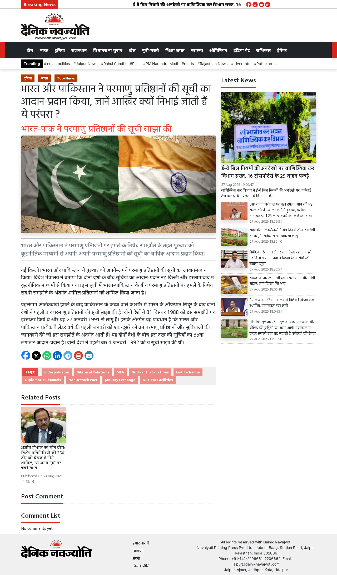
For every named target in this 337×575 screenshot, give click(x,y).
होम (30, 50)
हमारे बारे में (141, 543)
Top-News (66, 78)
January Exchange (120, 379)
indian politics (58, 63)
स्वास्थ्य (197, 50)
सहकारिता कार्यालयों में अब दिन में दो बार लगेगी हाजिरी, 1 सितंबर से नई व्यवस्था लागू (282, 233)
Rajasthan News (213, 63)
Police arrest (267, 63)
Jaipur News (86, 63)
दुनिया (60, 50)
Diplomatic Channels (43, 379)
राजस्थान (79, 50)
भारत (43, 50)
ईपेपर (282, 50)
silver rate (242, 63)
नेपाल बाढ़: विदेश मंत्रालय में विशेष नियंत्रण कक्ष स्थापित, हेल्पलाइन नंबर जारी (282, 303)
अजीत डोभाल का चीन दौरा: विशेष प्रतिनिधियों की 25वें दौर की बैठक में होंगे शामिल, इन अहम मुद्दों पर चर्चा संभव (43, 458)
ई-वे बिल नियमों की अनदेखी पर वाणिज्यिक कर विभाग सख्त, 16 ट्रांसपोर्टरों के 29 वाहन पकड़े (198, 4)
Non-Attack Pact (83, 379)
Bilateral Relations (93, 372)
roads (189, 63)
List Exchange (188, 372)
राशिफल (263, 50)
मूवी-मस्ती (150, 50)
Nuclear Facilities (158, 379)
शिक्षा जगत (175, 50)
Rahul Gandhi (114, 63)
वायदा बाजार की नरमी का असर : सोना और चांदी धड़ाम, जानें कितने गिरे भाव (282, 281)
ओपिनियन (218, 50)
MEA (120, 372)
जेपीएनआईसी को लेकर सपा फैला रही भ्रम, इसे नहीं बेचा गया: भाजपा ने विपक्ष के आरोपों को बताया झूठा (280, 258)
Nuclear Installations (150, 372)
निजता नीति (141, 566)
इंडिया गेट (242, 50)
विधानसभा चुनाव (107, 50)
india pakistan (56, 372)
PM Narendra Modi (162, 63)
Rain (136, 63)
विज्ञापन (138, 550)
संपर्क (136, 558)
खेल (132, 50)
